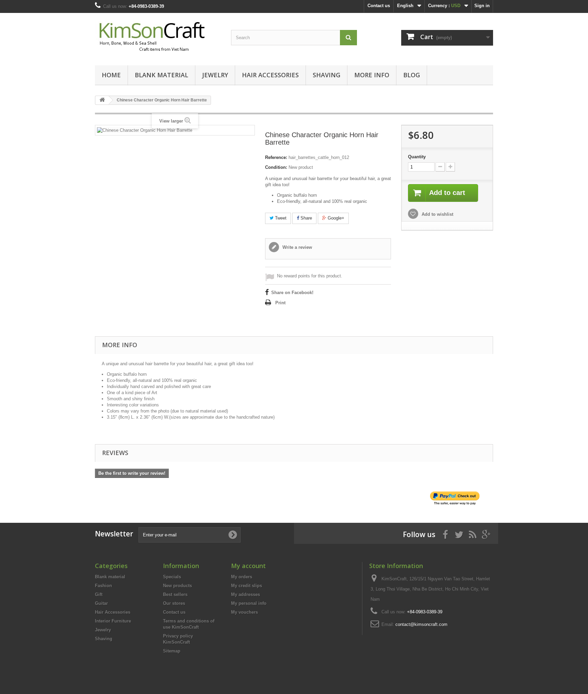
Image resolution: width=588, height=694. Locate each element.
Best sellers (175, 594)
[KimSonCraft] (158, 37)
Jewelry (215, 75)
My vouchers (244, 612)
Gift (98, 594)
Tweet (280, 218)
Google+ (335, 218)
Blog (411, 75)
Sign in (482, 5)
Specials (172, 576)
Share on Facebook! (292, 292)
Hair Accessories (270, 75)
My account (248, 566)
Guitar (101, 603)
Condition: (276, 167)
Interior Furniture (113, 621)
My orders (241, 576)
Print (280, 302)
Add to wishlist (436, 214)
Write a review (296, 247)
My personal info (248, 603)
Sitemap (171, 650)
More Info (371, 75)
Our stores (174, 603)
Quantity (417, 156)
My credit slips (246, 585)
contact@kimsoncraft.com (421, 624)
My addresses (245, 594)
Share (305, 218)
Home (111, 75)
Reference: (276, 157)
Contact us (379, 5)
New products (177, 585)
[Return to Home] (102, 100)
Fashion (103, 585)
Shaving (326, 75)
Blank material (161, 75)
